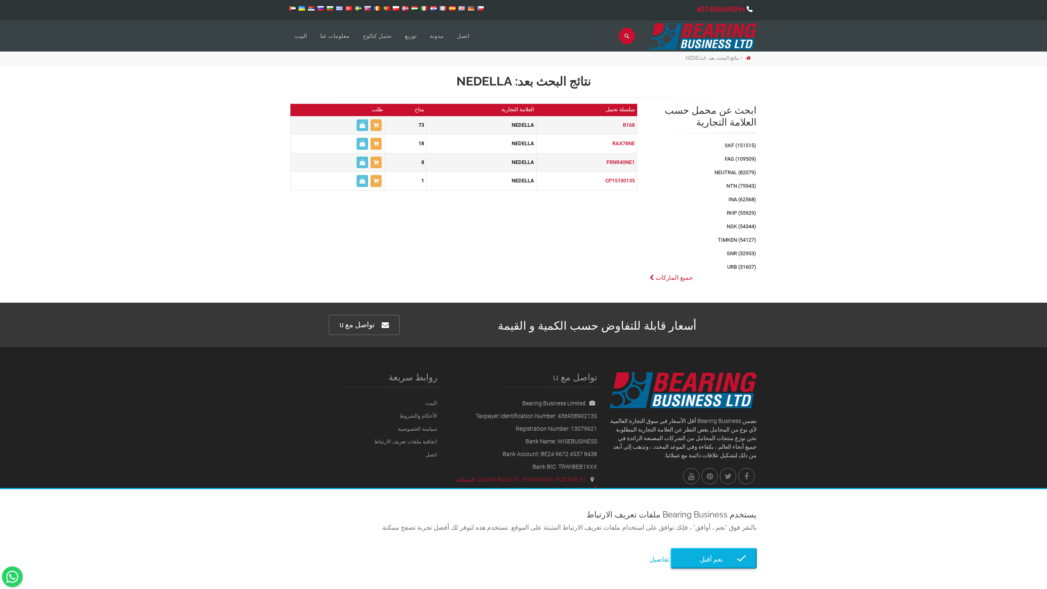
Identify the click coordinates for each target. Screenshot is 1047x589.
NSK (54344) (741, 226)
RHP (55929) (741, 213)
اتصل (463, 36)
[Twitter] (728, 476)
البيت (301, 36)
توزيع (411, 36)
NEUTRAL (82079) (735, 172)
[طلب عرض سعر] (362, 125)
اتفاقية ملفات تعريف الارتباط (405, 441)
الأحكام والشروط (418, 416)
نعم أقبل (714, 559)
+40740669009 (721, 9)
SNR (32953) (741, 253)
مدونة (437, 36)
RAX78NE (623, 143)
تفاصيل (659, 559)
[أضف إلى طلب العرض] (376, 125)
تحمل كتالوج (377, 36)
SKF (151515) (740, 145)
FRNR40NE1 (621, 162)
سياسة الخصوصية (417, 429)
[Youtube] (691, 476)
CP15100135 (620, 181)
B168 (629, 125)
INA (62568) (742, 199)
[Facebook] (746, 476)
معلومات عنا (335, 36)
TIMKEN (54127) (737, 240)
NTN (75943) (741, 186)
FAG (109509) (740, 159)
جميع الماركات (673, 277)
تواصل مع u (357, 324)
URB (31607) (741, 267)
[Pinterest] (709, 476)
